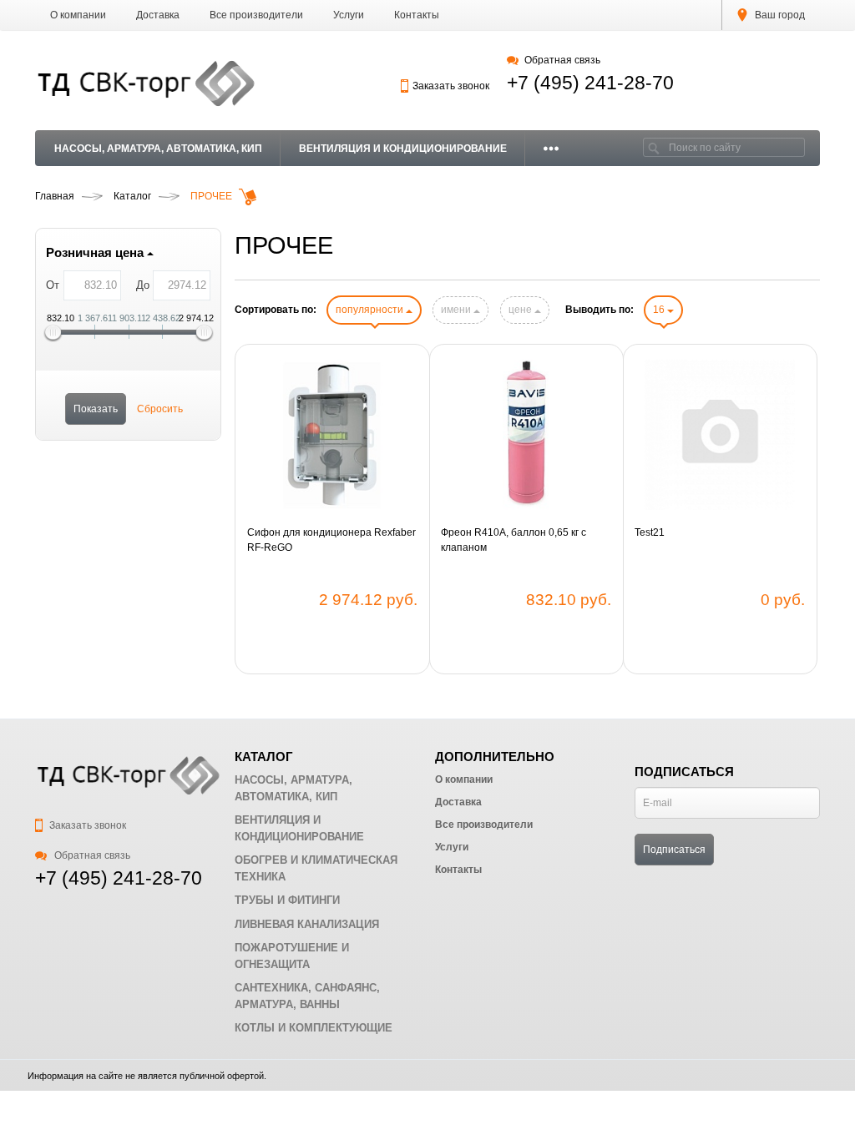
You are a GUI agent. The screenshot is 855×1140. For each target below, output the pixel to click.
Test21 (650, 532)
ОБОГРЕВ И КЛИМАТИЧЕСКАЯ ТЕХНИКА (316, 868)
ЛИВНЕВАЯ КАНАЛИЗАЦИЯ (307, 924)
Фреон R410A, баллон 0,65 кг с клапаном (513, 540)
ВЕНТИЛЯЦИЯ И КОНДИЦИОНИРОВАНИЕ (403, 148)
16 (660, 309)
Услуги (348, 15)
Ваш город (778, 15)
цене (521, 309)
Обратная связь (562, 60)
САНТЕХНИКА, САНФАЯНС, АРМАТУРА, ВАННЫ (307, 996)
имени (457, 309)
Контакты (416, 15)
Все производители (256, 15)
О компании (78, 15)
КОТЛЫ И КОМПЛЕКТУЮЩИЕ (313, 1027)
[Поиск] (654, 147)
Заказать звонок (450, 86)
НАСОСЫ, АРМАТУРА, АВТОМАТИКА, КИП (158, 148)
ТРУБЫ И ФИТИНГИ (287, 900)
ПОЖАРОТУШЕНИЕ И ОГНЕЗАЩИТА (292, 956)
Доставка (158, 15)
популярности (371, 309)
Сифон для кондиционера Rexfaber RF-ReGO (331, 540)
